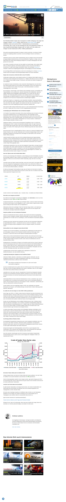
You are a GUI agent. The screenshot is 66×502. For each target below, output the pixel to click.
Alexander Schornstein (36, 465)
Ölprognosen (36, 67)
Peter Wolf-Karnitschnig (16, 465)
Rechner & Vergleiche (30, 9)
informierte (39, 71)
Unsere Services (41, 9)
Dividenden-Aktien (7, 37)
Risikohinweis (50, 157)
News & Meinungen (9, 9)
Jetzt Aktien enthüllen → (55, 150)
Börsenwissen (22, 9)
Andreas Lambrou (37, 14)
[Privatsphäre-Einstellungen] (3, 499)
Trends (14, 9)
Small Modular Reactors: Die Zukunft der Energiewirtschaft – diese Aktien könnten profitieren (54, 117)
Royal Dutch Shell (31, 42)
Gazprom (14, 42)
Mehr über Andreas (16, 426)
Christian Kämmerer (16, 440)
